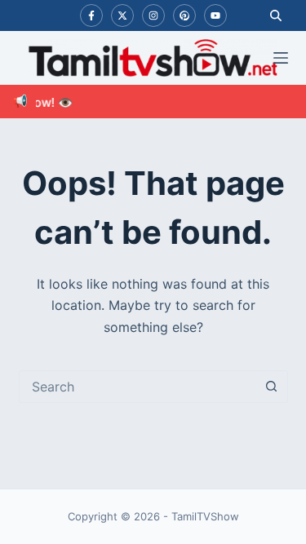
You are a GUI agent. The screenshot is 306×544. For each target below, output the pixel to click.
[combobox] (138, 386)
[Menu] (280, 58)
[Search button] (271, 386)
